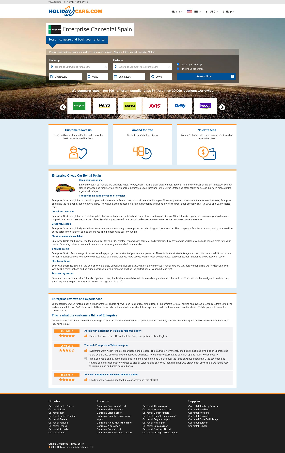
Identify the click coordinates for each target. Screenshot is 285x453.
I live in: (191, 68)
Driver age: (189, 64)
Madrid (133, 52)
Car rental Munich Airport (155, 412)
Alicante (118, 52)
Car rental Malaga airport (110, 409)
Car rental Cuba (56, 432)
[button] (194, 11)
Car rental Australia (58, 429)
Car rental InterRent (198, 409)
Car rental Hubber (197, 425)
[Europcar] (79, 105)
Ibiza (125, 52)
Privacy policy (77, 444)
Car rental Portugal (58, 422)
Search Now (215, 76)
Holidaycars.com (65, 447)
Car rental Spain (56, 409)
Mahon (151, 52)
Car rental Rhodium (198, 412)
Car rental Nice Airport (108, 425)
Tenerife (142, 52)
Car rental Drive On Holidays (203, 419)
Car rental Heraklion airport (156, 409)
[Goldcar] (130, 105)
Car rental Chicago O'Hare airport (160, 432)
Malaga (108, 52)
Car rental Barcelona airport (111, 406)
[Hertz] (104, 105)
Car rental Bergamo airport (156, 419)
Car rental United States (61, 406)
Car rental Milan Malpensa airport (114, 432)
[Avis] (155, 105)
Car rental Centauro (198, 416)
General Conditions (58, 444)
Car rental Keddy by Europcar (203, 406)
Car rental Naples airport (155, 425)
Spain (71, 2)
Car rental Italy (56, 412)
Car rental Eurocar (198, 422)
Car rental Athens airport (155, 406)
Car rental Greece (57, 419)
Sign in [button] (176, 11)
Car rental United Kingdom (62, 416)
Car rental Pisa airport (153, 422)
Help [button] (229, 11)
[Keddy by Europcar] (205, 105)
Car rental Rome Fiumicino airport (114, 422)
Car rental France (57, 425)
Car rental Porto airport (109, 429)
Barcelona (98, 52)
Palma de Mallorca (81, 52)
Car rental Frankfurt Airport (156, 429)
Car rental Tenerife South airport (159, 416)
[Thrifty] (180, 105)
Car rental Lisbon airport (109, 412)
